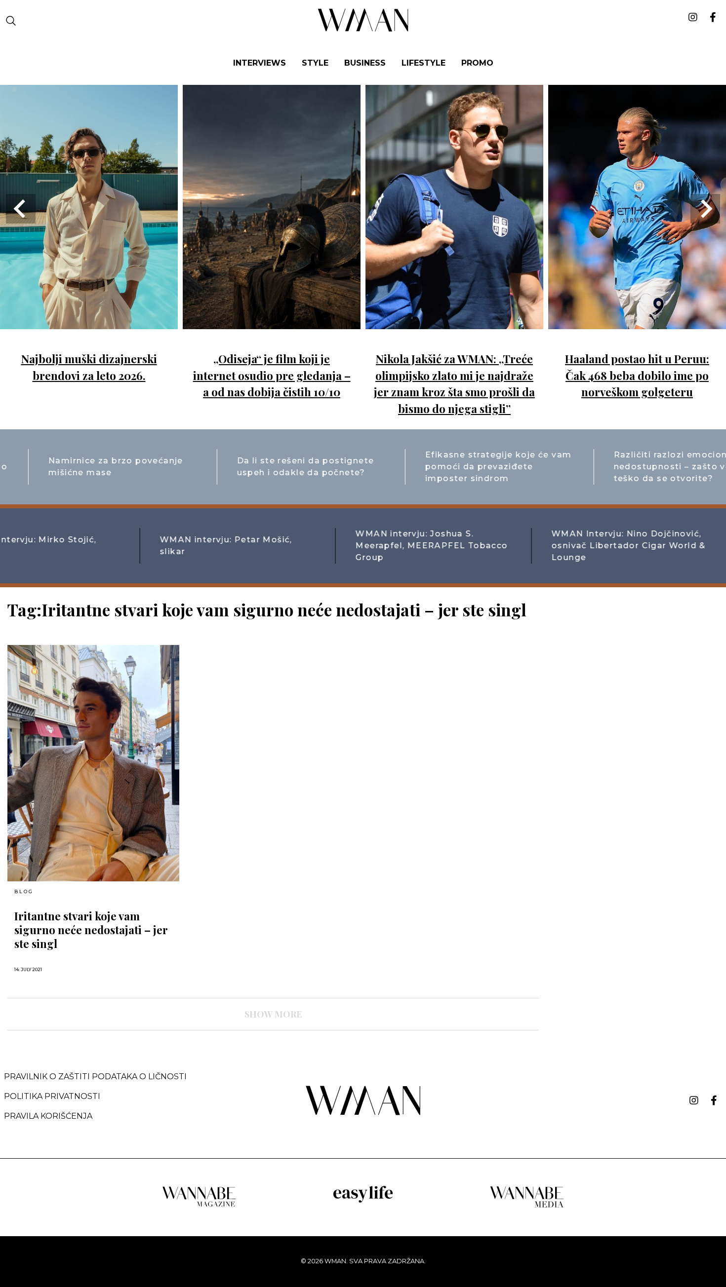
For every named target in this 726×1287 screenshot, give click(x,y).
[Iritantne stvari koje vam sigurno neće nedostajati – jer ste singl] (93, 763)
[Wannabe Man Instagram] (694, 1100)
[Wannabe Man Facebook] (714, 1100)
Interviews (259, 63)
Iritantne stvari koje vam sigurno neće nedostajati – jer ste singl (91, 929)
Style (315, 63)
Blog (23, 891)
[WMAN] (363, 30)
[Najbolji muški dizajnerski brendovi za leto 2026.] (89, 322)
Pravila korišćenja (48, 1116)
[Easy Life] (363, 1201)
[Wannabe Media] (527, 1206)
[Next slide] (705, 209)
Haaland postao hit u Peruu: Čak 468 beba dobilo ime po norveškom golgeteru (637, 375)
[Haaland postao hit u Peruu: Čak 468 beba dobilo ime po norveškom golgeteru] (637, 322)
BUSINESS (365, 63)
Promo (477, 63)
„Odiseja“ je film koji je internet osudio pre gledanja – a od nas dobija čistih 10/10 (272, 375)
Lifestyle (423, 63)
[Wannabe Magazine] (199, 1206)
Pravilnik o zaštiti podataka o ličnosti (95, 1076)
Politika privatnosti (52, 1096)
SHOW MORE (273, 1014)
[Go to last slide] (21, 209)
